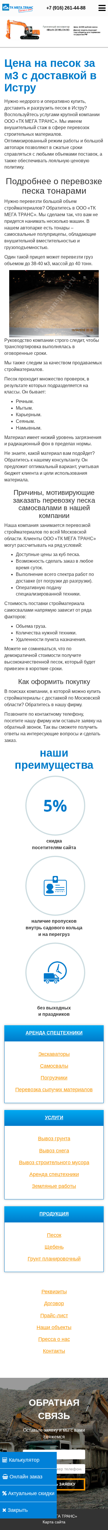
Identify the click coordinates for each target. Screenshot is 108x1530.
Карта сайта (54, 1522)
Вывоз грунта (54, 1138)
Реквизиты (54, 1292)
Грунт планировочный (54, 1259)
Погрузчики (54, 1078)
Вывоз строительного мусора (54, 1162)
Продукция (54, 1213)
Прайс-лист (54, 1315)
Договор (54, 1303)
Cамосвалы (54, 1066)
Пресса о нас (54, 1339)
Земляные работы (54, 1186)
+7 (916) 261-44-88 (66, 7)
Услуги (54, 1117)
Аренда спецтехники (54, 1032)
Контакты (54, 1351)
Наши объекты (54, 1327)
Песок (54, 1235)
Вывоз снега (54, 1151)
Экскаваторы (54, 1054)
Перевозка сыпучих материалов (54, 1089)
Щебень (54, 1247)
